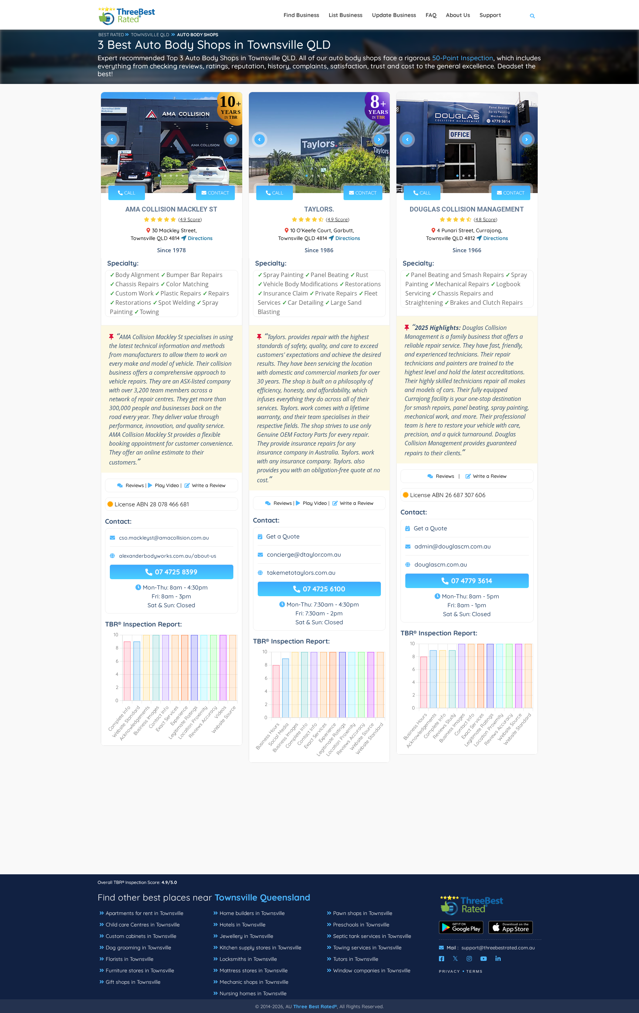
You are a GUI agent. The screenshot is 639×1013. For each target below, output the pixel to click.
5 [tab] (183, 176)
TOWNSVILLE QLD (150, 34)
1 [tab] (159, 176)
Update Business (394, 14)
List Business (345, 14)
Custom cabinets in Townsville (141, 936)
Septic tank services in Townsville (372, 936)
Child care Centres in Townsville (143, 924)
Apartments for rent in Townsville (144, 913)
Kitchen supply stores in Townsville (260, 947)
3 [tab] (171, 176)
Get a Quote (283, 536)
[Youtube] (483, 958)
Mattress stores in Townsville (254, 970)
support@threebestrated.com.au (498, 947)
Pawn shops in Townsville (362, 913)
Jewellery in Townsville (246, 936)
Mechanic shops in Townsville (254, 982)
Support (490, 14)
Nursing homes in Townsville (253, 993)
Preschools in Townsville (361, 924)
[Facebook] (441, 958)
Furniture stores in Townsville (140, 970)
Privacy (449, 971)
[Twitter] (455, 958)
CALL (129, 193)
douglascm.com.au (441, 564)
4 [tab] (177, 176)
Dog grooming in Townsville (138, 947)
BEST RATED (111, 34)
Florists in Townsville (129, 959)
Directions (199, 238)
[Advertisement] (319, 822)
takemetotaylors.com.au (301, 572)
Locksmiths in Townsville (248, 959)
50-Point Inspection (462, 58)
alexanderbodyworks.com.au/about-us (167, 556)
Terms (474, 971)
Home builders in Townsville (252, 913)
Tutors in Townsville (355, 959)
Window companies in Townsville (371, 970)
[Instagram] (469, 958)
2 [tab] (165, 176)
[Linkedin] (498, 958)
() (190, 219)
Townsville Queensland (262, 897)
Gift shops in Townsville (133, 982)
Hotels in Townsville (243, 924)
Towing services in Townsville (367, 947)
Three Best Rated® (315, 1006)
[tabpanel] (171, 142)
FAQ (431, 14)
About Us (458, 14)
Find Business (301, 14)
